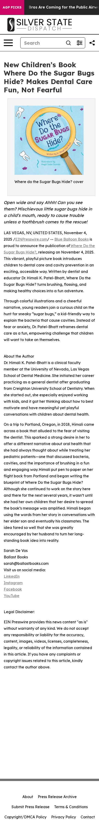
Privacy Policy (63, 817)
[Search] (68, 43)
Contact (88, 817)
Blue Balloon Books (71, 239)
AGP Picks (12, 7)
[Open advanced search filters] (79, 43)
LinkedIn (12, 576)
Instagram (13, 582)
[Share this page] (92, 42)
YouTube (11, 595)
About (27, 796)
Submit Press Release (31, 807)
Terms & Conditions (71, 807)
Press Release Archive (57, 796)
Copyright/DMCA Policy (25, 817)
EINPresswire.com (31, 239)
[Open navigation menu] (8, 42)
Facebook (13, 589)
